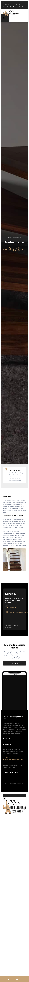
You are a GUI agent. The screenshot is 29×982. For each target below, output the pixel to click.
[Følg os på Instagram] (6, 739)
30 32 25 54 (6, 4)
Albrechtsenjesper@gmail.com (17, 6)
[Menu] (5, 18)
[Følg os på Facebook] (4, 3)
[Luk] (14, 795)
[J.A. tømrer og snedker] (11, 17)
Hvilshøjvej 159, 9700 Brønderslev (13, 751)
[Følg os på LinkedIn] (9, 739)
